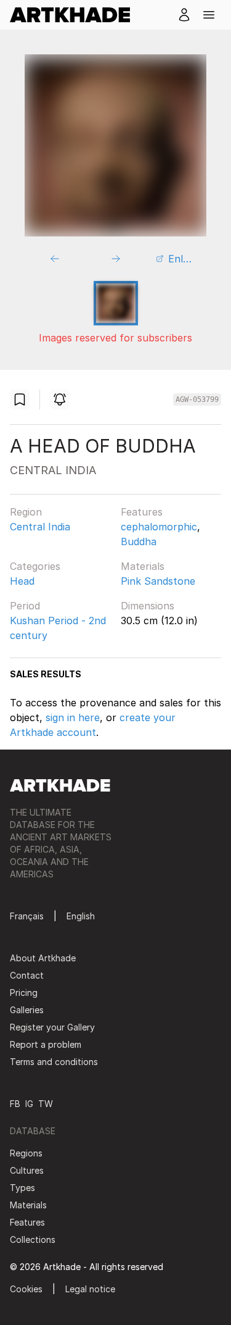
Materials (142, 566)
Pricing (24, 992)
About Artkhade (43, 958)
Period (25, 606)
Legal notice (90, 1289)
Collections (32, 1239)
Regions (26, 1153)
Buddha (138, 541)
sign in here (73, 717)
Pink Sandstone (158, 581)
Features (142, 512)
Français (27, 916)
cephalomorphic (159, 526)
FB (15, 1103)
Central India (40, 526)
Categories (35, 566)
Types (22, 1187)
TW (45, 1103)
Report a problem (45, 1044)
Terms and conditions (54, 1061)
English (81, 916)
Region (26, 512)
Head (22, 581)
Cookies (26, 1289)
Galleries (27, 1010)
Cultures (27, 1170)
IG (29, 1103)
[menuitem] (75, 14)
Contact (27, 975)
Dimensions (147, 606)
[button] (209, 15)
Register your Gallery (52, 1027)
